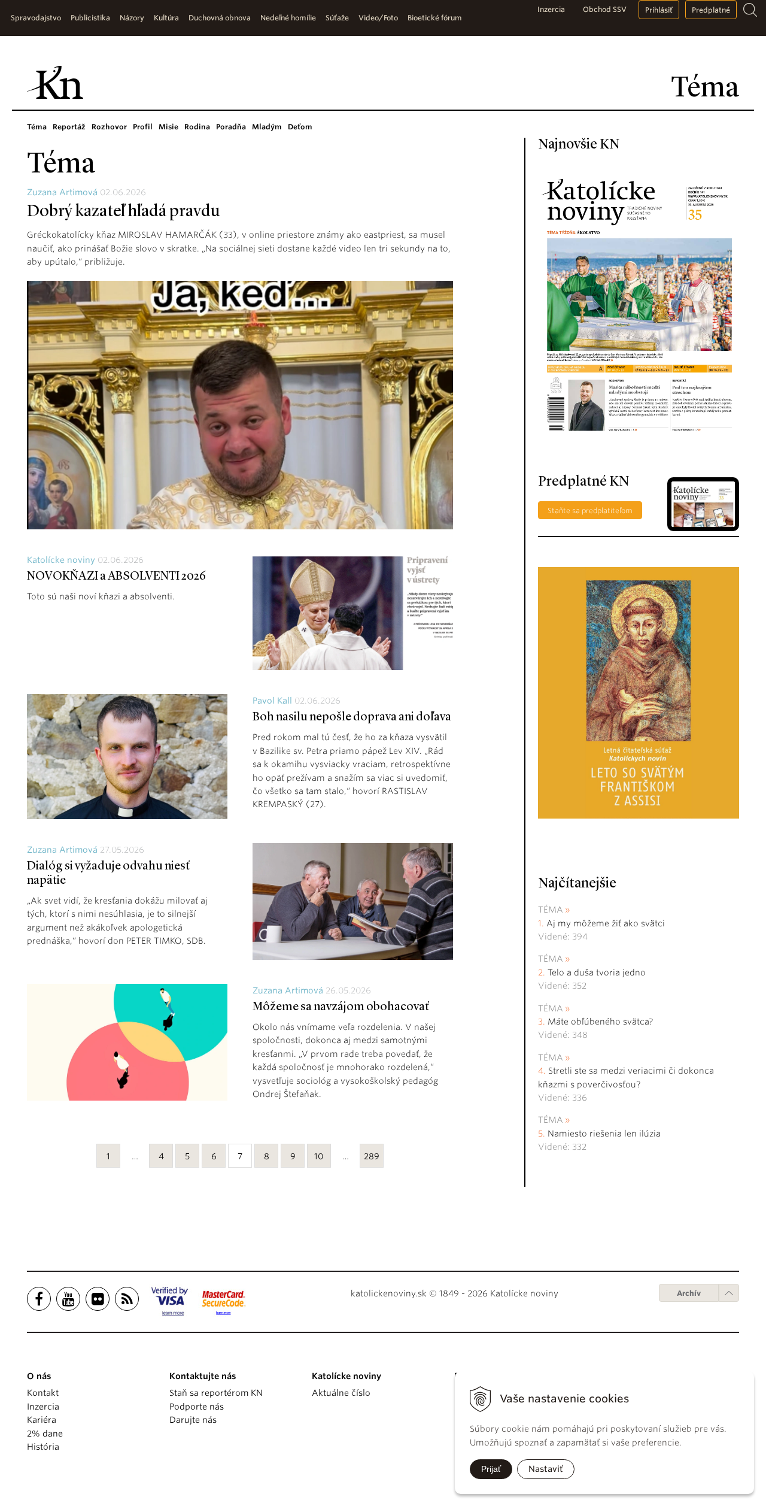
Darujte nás (193, 1420)
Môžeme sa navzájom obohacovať (341, 1007)
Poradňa (231, 126)
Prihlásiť (659, 9)
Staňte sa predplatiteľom (590, 510)
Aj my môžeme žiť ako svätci (605, 923)
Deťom (300, 126)
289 (371, 1156)
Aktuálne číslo (341, 1393)
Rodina (197, 126)
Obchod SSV (605, 9)
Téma (37, 126)
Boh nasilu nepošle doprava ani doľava (352, 717)
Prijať (491, 1469)
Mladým (267, 126)
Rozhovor (109, 126)
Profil (143, 126)
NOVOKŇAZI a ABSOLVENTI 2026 (116, 577)
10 (319, 1156)
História (43, 1447)
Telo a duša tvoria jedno (597, 972)
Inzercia (551, 9)
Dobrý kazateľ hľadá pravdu (123, 212)
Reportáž (69, 126)
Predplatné (711, 9)
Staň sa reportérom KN (216, 1393)
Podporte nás (196, 1406)
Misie (168, 126)
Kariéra (41, 1420)
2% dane (45, 1433)
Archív (689, 1293)
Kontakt (43, 1393)
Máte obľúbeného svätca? (600, 1021)
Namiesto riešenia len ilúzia (604, 1133)
